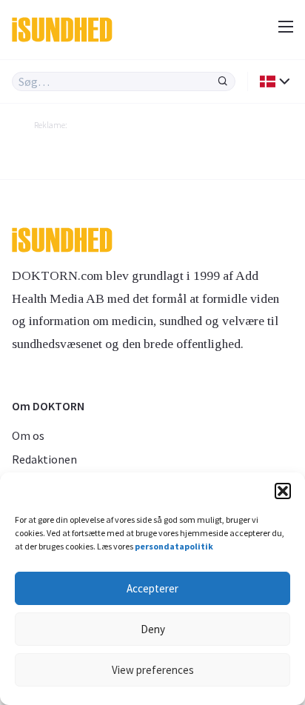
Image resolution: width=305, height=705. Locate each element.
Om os (28, 435)
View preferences (153, 670)
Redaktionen (44, 459)
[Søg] (223, 81)
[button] (282, 491)
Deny (153, 629)
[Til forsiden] (72, 29)
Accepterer (152, 588)
